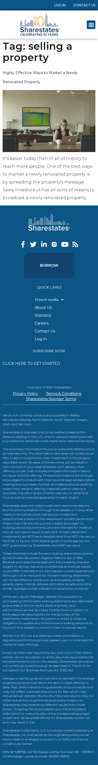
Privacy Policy (25, 393)
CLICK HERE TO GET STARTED (31, 363)
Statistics (43, 315)
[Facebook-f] (23, 244)
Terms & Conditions (63, 393)
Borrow (49, 265)
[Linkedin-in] (44, 244)
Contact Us (84, 5)
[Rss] (75, 244)
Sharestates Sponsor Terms (51, 399)
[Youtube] (64, 244)
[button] (91, 24)
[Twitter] (33, 244)
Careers (42, 323)
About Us (43, 307)
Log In (60, 5)
